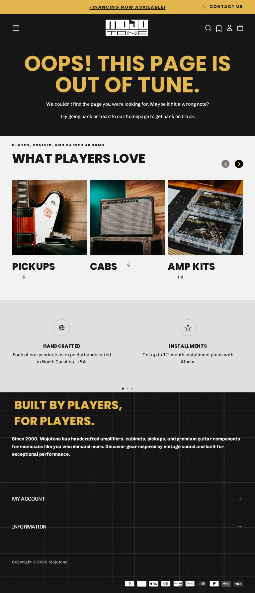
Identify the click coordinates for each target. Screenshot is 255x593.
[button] (16, 28)
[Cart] (240, 28)
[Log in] (229, 28)
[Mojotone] (68, 412)
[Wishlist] (219, 28)
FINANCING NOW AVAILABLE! (127, 7)
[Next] (239, 164)
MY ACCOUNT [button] (28, 499)
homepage (137, 116)
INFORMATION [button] (29, 527)
